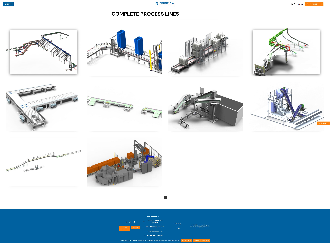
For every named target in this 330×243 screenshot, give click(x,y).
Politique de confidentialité (201, 240)
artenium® (206, 227)
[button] (124, 228)
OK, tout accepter (186, 240)
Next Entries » (165, 197)
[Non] (328, 240)
